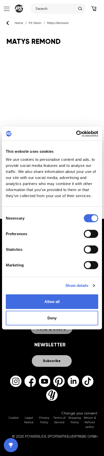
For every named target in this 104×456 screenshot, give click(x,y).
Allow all (52, 301)
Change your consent (79, 413)
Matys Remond (57, 23)
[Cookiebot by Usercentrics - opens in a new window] (76, 133)
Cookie (14, 417)
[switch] (91, 234)
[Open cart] (93, 8)
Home (19, 23)
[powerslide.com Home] (18, 9)
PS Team (35, 23)
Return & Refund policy (90, 422)
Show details (76, 285)
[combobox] (56, 9)
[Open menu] (6, 8)
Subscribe (52, 361)
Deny (52, 318)
